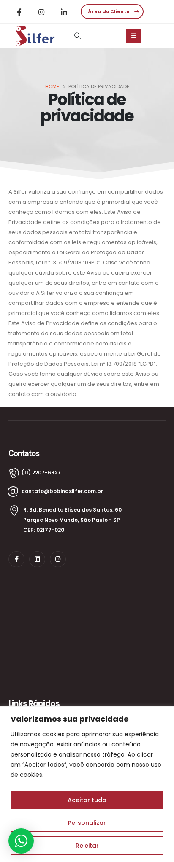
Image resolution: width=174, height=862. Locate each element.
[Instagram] (41, 12)
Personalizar (87, 823)
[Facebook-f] (16, 559)
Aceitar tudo (87, 800)
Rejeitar (87, 845)
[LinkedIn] (64, 12)
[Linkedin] (37, 559)
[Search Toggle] (77, 36)
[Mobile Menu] (133, 36)
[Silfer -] (35, 36)
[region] (87, 784)
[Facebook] (19, 12)
